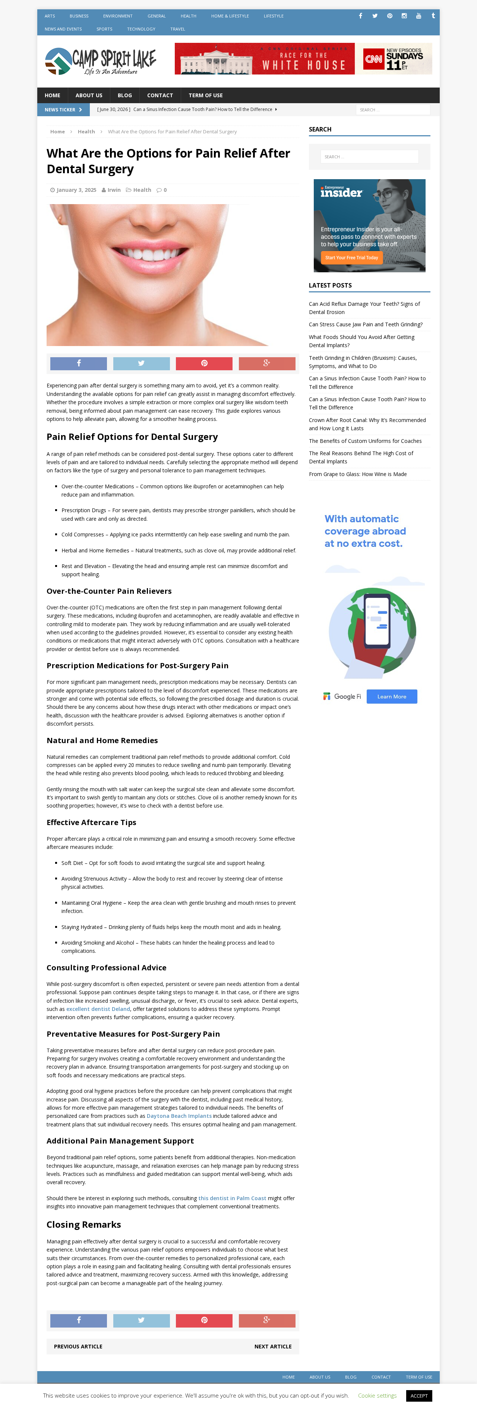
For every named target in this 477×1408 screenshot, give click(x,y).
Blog (125, 95)
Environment (118, 16)
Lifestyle (274, 16)
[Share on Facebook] (78, 364)
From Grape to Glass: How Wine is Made (358, 474)
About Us (89, 95)
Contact (160, 95)
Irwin (114, 189)
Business (79, 16)
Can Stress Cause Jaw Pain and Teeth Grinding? (366, 324)
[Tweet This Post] (141, 364)
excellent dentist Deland (98, 1008)
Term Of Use (206, 95)
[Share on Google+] (267, 364)
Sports (104, 29)
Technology (141, 29)
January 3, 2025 (77, 189)
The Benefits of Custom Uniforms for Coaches (365, 440)
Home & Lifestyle (230, 16)
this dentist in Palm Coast (232, 1198)
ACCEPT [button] (419, 1395)
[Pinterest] (389, 15)
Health (188, 16)
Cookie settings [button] (377, 1395)
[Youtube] (418, 15)
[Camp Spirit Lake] (101, 61)
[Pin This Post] (204, 364)
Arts (50, 16)
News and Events (63, 29)
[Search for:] (393, 109)
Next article (273, 1346)
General (157, 16)
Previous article (78, 1346)
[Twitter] (375, 15)
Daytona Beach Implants (179, 1115)
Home (52, 95)
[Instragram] (404, 15)
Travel (177, 29)
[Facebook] (360, 15)
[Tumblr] (433, 15)
